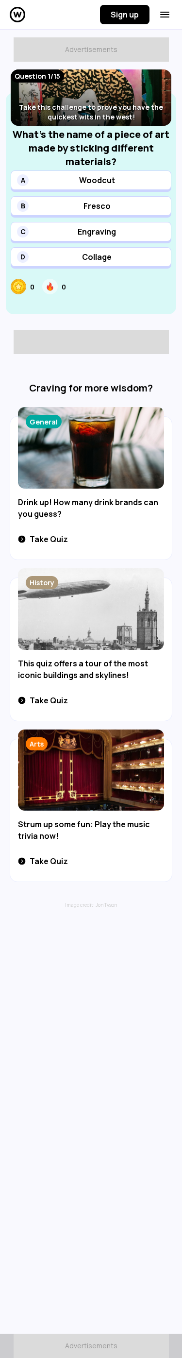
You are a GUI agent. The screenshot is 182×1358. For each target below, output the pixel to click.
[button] (91, 180)
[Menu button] (164, 14)
